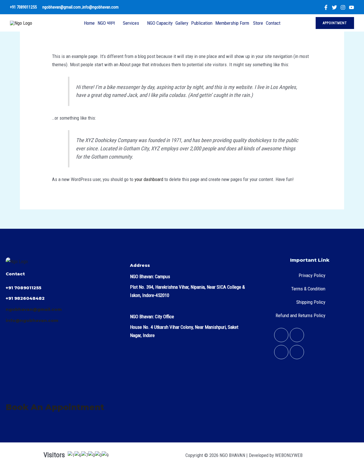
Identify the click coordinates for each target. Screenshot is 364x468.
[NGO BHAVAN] (21, 23)
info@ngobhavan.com (100, 7)
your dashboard (149, 179)
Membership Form (232, 23)
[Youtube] (297, 352)
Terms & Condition (308, 289)
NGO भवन (106, 23)
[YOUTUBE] (351, 7)
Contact (273, 23)
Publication (201, 23)
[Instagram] (343, 7)
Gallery (181, 23)
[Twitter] (334, 7)
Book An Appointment (55, 407)
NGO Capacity (160, 23)
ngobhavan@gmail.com (62, 7)
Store (258, 23)
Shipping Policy (310, 302)
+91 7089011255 (23, 7)
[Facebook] (325, 7)
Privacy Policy (312, 275)
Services (131, 23)
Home (89, 23)
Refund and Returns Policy (300, 315)
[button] (335, 23)
